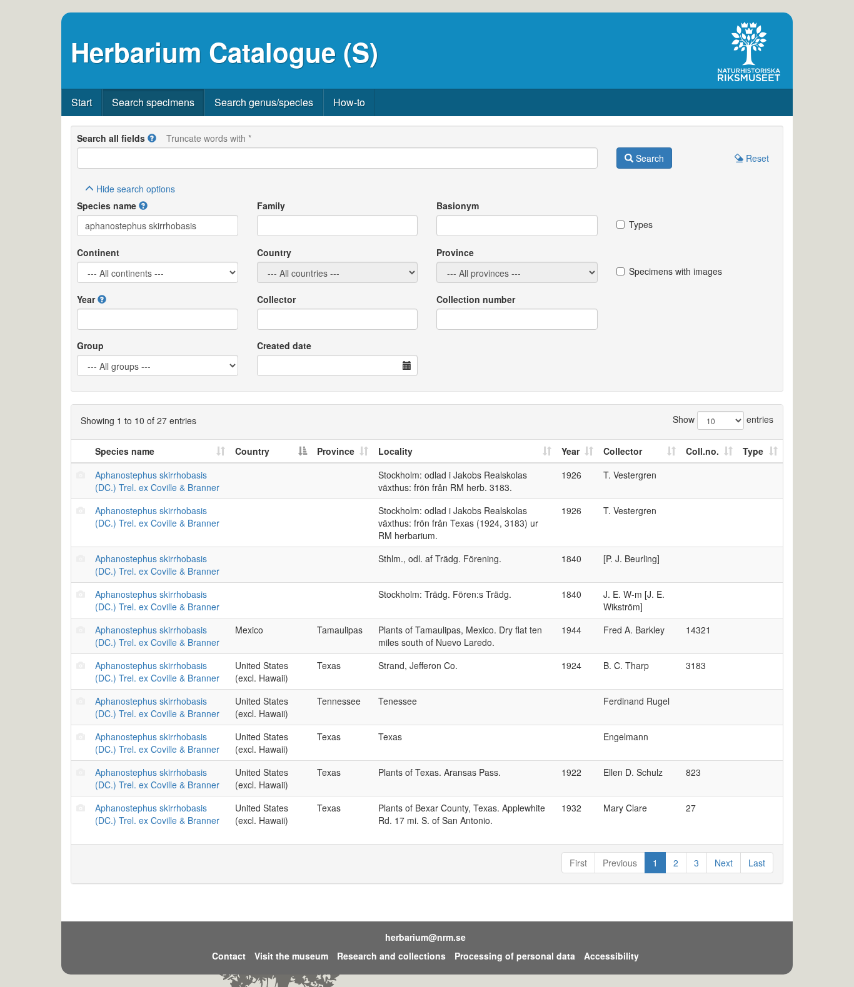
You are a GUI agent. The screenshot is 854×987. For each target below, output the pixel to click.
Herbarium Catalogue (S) (224, 52)
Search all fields (111, 138)
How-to (349, 102)
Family (271, 205)
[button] (152, 138)
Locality (395, 451)
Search (648, 158)
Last (756, 862)
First (578, 862)
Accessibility (611, 956)
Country (274, 252)
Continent (98, 252)
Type (753, 451)
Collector (276, 299)
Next (724, 862)
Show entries (723, 419)
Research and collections (391, 956)
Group (90, 345)
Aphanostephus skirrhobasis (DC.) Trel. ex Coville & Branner (157, 481)
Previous (620, 862)
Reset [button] (756, 158)
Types (641, 224)
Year (86, 299)
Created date (284, 345)
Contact (229, 956)
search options (135, 188)
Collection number (475, 299)
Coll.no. (702, 451)
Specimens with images (675, 271)
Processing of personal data (515, 956)
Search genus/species (263, 102)
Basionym (457, 205)
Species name (106, 205)
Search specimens (153, 102)
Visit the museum (291, 956)
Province (455, 252)
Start (81, 102)
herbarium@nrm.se (425, 937)
